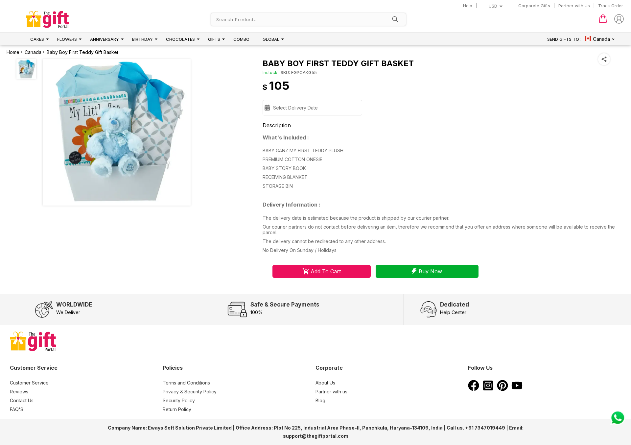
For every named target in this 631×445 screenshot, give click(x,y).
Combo (241, 39)
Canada (33, 52)
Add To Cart (326, 271)
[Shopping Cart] (603, 21)
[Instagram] (488, 389)
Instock (270, 72)
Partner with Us (574, 5)
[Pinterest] (502, 389)
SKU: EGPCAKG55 (299, 72)
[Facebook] (473, 389)
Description (277, 125)
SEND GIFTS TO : (564, 39)
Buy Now (430, 271)
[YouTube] (517, 389)
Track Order (610, 5)
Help (467, 5)
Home (13, 52)
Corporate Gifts (534, 5)
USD (493, 6)
